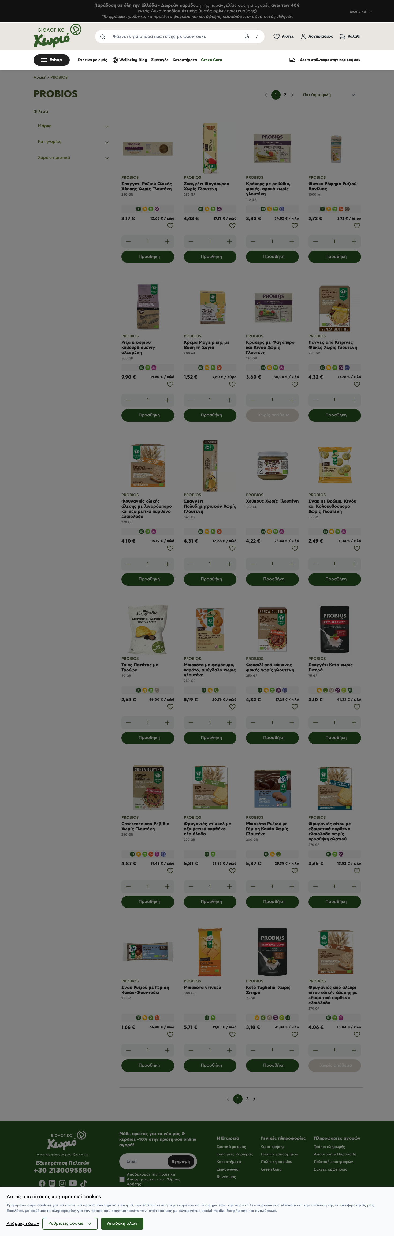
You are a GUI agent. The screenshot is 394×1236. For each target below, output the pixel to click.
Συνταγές (160, 60)
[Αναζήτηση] (102, 36)
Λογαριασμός (320, 36)
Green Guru (211, 60)
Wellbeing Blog (133, 60)
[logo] (58, 36)
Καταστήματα (185, 60)
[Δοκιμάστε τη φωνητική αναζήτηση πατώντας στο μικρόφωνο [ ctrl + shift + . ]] (247, 36)
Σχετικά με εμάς (92, 60)
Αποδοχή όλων (122, 1223)
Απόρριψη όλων (22, 1224)
